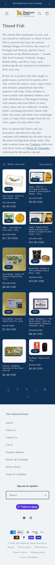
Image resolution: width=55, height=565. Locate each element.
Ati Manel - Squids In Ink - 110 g (39, 359)
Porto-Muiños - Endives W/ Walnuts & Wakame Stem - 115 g (13, 276)
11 (45, 389)
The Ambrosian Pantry (26, 543)
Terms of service (20, 552)
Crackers (35, 144)
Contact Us (11, 437)
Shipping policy (38, 552)
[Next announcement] (49, 4)
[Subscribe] (45, 495)
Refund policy (41, 547)
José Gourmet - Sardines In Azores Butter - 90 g (13, 197)
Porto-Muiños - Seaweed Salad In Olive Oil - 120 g (12, 320)
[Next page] (27, 396)
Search (9, 423)
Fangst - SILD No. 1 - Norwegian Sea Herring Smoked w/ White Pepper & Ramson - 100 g (40, 190)
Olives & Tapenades (38, 148)
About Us (11, 430)
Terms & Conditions (16, 474)
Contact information (29, 557)
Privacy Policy (13, 467)
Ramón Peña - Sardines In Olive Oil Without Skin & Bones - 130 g (39, 270)
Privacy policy (24, 547)
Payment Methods (15, 452)
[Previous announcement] (5, 4)
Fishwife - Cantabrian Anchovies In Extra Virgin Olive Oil (12, 368)
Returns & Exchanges (17, 459)
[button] (7, 13)
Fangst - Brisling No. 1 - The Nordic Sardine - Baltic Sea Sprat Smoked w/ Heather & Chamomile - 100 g (40, 322)
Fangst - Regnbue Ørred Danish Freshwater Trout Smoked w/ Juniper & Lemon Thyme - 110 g (40, 230)
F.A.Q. (9, 445)
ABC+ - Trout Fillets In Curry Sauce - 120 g (11, 229)
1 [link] (8, 389)
